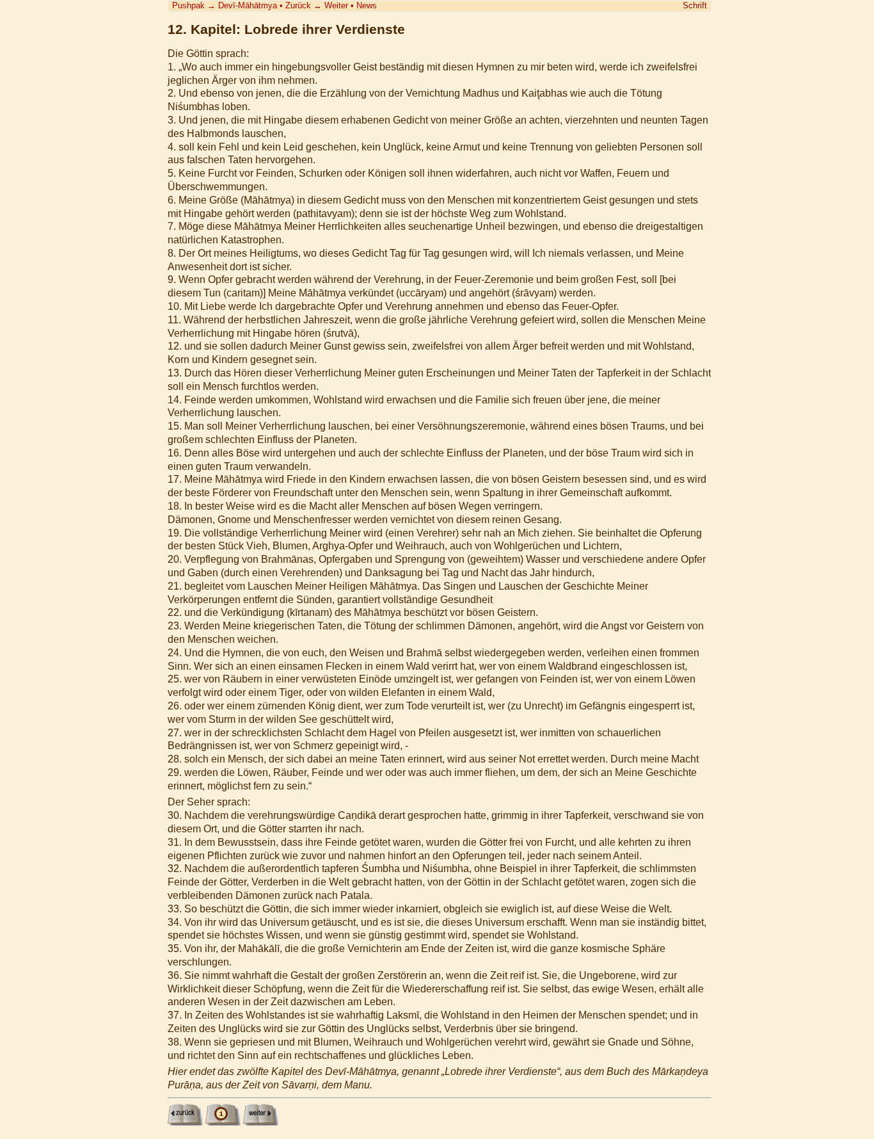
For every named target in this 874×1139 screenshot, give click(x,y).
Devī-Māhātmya (247, 5)
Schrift (695, 5)
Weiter (336, 5)
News (366, 5)
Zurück (298, 5)
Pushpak (188, 5)
